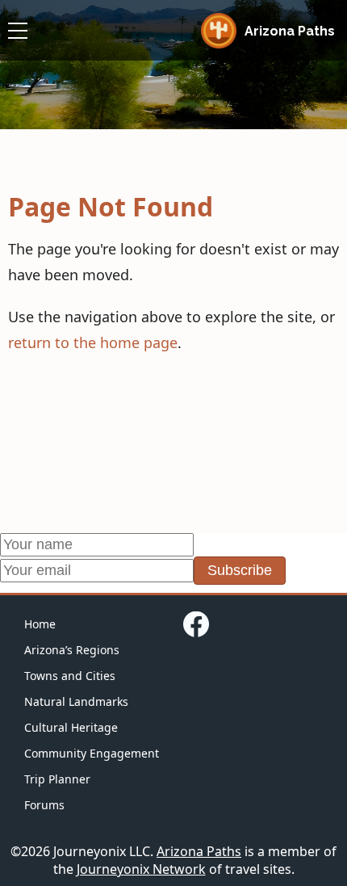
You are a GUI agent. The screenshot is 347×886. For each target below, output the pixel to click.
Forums (44, 805)
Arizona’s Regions (71, 649)
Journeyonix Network (141, 869)
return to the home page (93, 342)
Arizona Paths (199, 851)
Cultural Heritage (71, 727)
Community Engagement (91, 753)
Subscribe (239, 570)
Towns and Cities (69, 675)
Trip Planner (57, 779)
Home (40, 624)
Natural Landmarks (76, 701)
